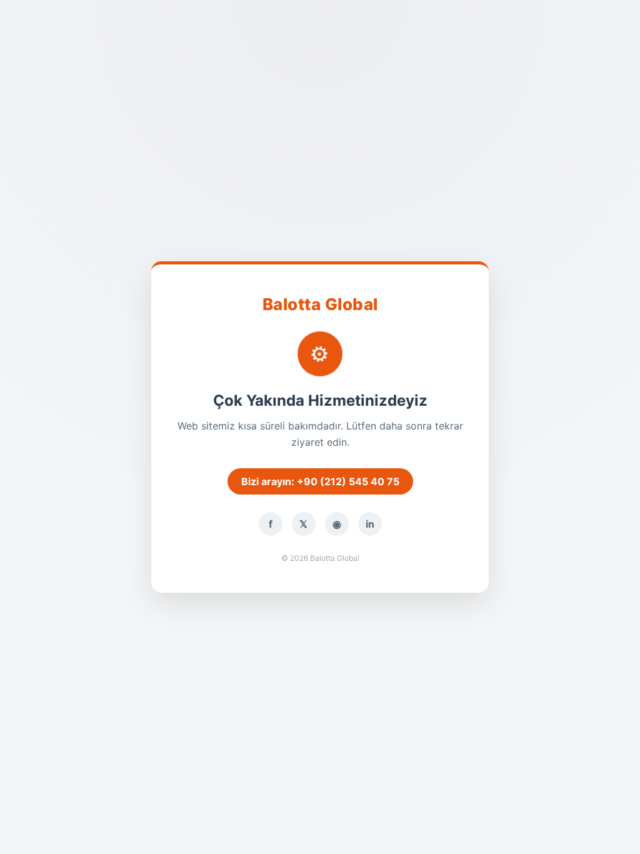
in (370, 524)
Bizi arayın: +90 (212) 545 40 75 (320, 481)
